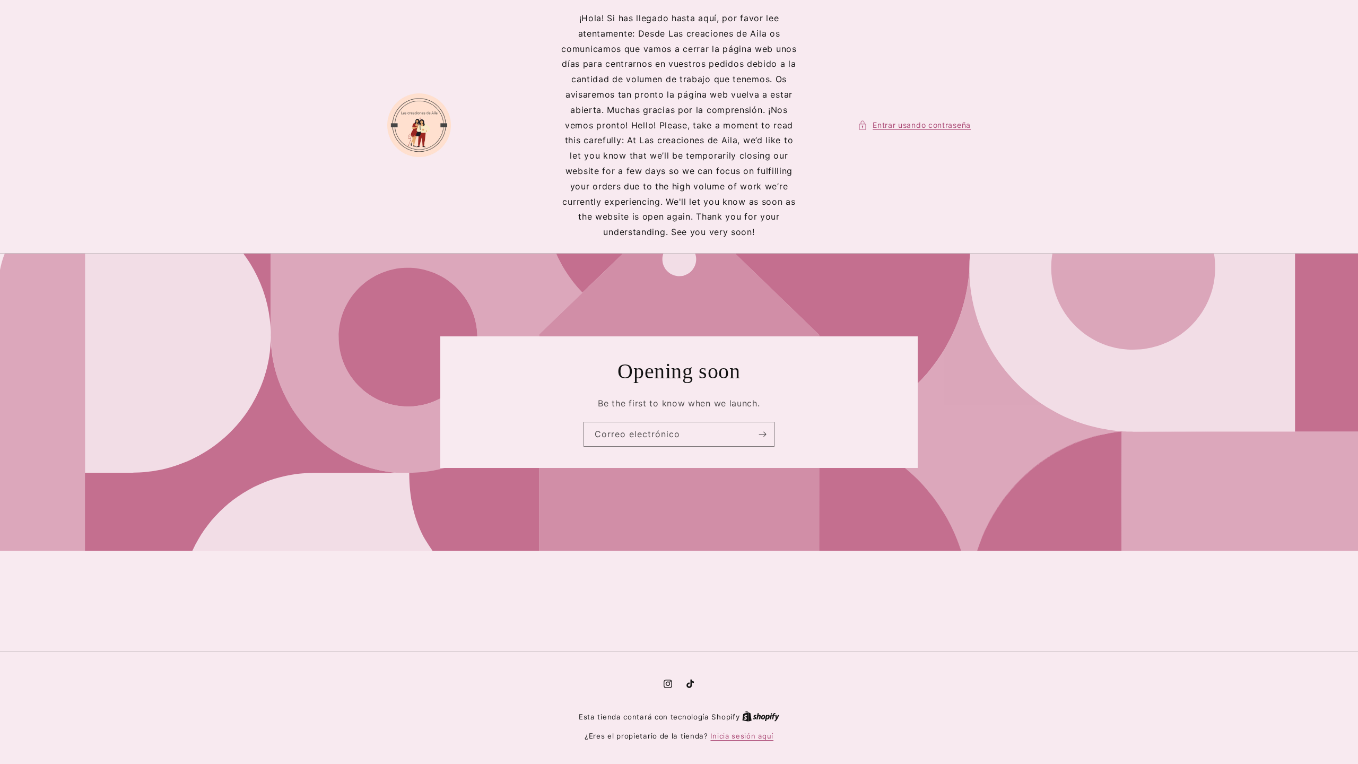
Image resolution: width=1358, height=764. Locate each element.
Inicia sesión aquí (741, 736)
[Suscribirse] (762, 434)
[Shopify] (760, 717)
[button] (914, 125)
